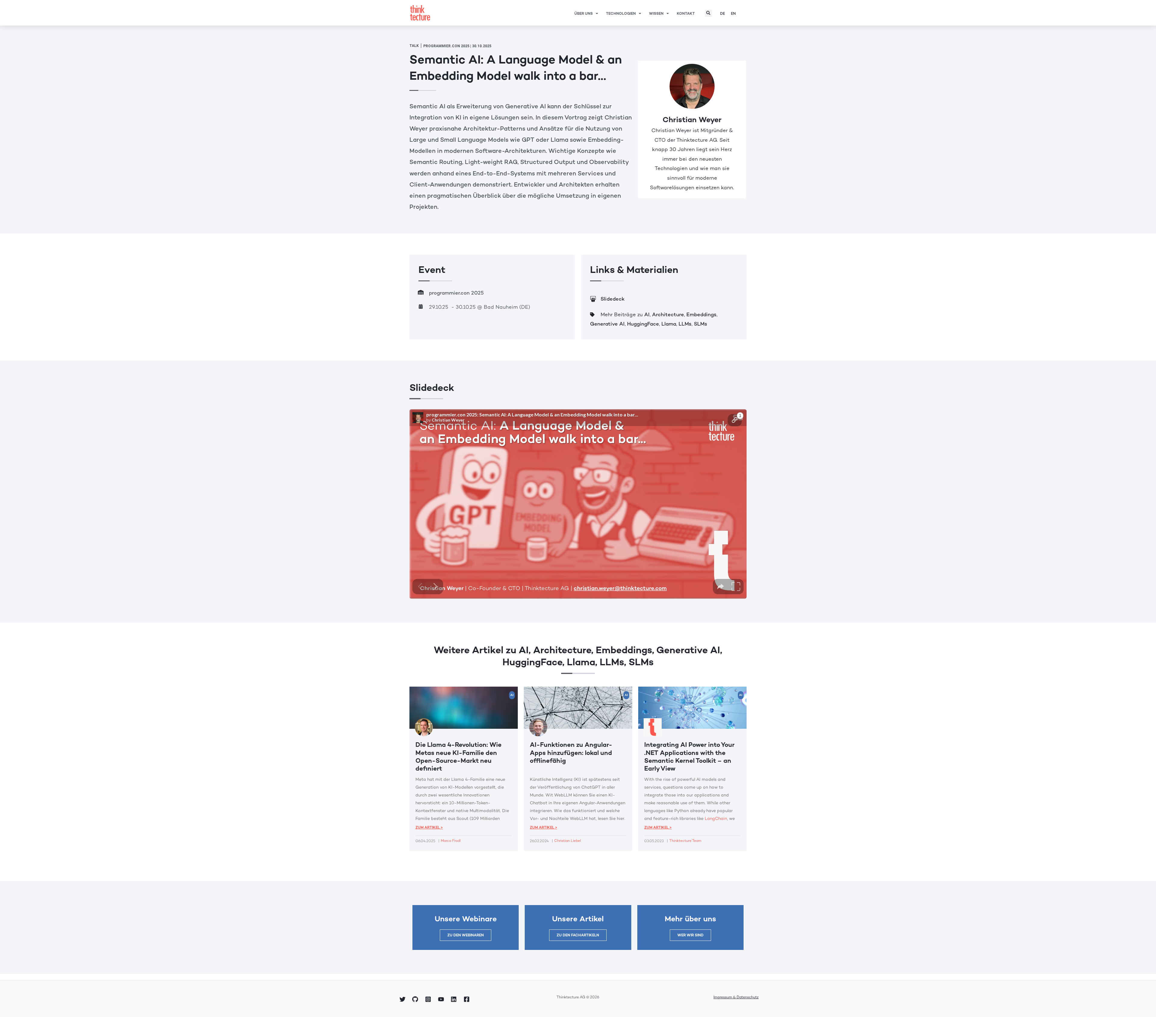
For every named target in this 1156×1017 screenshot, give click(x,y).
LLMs (685, 323)
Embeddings (701, 314)
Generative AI (607, 323)
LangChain (716, 818)
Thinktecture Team (685, 840)
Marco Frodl (451, 840)
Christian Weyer (692, 119)
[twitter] (403, 999)
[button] (708, 13)
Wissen (656, 13)
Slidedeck (613, 298)
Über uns (583, 13)
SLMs (700, 323)
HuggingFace (643, 323)
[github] (416, 999)
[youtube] (442, 999)
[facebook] (467, 999)
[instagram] (429, 999)
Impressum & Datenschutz (736, 997)
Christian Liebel (567, 840)
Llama (668, 323)
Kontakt (686, 13)
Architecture (668, 314)
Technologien (621, 13)
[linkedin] (455, 999)
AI (647, 314)
